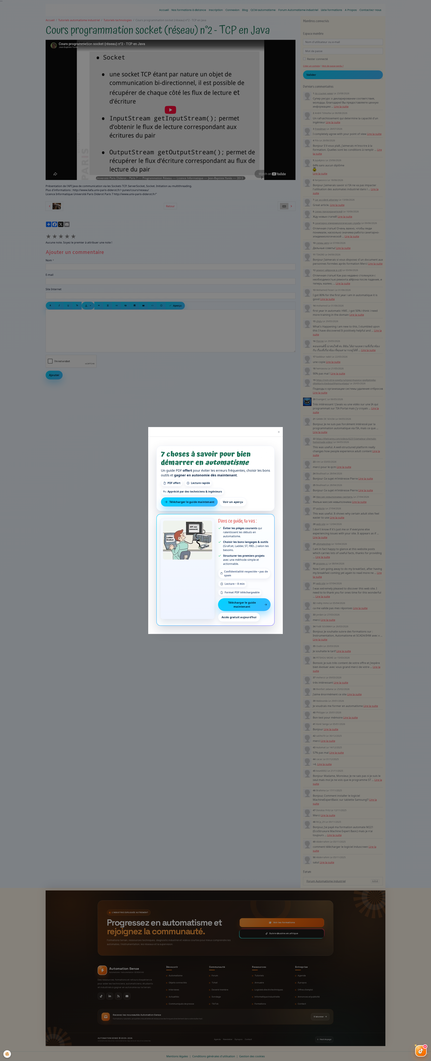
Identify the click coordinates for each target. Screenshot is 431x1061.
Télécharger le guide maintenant (191, 502)
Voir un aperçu (233, 502)
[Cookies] (7, 1054)
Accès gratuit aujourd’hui (239, 617)
